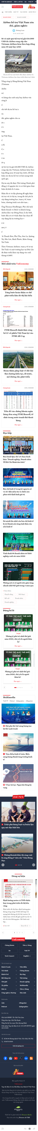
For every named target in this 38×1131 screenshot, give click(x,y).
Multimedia (9, 697)
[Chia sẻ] (34, 1129)
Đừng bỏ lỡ (8, 611)
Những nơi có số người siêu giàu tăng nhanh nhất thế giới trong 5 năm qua (18, 584)
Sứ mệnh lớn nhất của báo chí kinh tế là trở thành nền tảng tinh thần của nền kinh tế (18, 524)
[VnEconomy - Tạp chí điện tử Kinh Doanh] (18, 937)
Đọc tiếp (7, 433)
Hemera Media (27, 1112)
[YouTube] (16, 1056)
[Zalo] (26, 1056)
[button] (15, 686)
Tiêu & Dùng (18, 1)
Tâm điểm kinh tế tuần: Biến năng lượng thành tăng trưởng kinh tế (17, 756)
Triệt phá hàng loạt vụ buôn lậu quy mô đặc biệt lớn (17, 825)
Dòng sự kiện (18, 875)
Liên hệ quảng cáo (18, 1043)
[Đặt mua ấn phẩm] (31, 6)
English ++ (27, 954)
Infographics (20, 700)
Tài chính (23, 12)
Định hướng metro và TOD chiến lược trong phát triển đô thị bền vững (16, 901)
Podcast (12, 700)
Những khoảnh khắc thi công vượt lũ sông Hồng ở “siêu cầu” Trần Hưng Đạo (16, 856)
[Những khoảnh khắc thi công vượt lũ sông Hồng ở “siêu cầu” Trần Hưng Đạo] (16, 842)
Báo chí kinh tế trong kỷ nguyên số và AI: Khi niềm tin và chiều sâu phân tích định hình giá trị (17, 492)
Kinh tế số (32, 12)
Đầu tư (16, 12)
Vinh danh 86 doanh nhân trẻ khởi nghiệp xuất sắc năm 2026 (17, 555)
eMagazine (29, 700)
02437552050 (8, 1039)
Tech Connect (9, 954)
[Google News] (29, 1129)
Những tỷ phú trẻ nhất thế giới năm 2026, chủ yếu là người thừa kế (18, 639)
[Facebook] (5, 1056)
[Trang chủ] (2, 12)
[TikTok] (21, 1056)
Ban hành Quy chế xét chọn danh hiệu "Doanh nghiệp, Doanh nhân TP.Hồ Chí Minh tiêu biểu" (17, 459)
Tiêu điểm (8, 12)
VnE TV (30, 1)
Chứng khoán (6, 1)
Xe (25, 1)
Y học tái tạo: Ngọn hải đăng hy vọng (17, 785)
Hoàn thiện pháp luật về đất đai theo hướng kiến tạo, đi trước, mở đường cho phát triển (18, 374)
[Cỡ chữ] (25, 1129)
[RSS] (31, 1056)
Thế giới (18, 633)
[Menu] (2, 1129)
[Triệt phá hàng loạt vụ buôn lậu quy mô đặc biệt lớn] (18, 811)
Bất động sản (6, 269)
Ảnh (2, 1001)
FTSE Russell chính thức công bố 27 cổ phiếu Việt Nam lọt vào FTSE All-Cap (18, 333)
